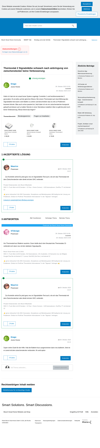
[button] (86, 4)
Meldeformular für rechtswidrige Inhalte (18, 412)
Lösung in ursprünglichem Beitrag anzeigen (20, 211)
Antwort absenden (60, 389)
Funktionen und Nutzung (86, 108)
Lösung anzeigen (39, 82)
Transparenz (47, 445)
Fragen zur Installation (44, 125)
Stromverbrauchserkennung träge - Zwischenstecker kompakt (87, 103)
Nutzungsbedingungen (50, 442)
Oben (96, 444)
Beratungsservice (24, 125)
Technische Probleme (85, 79)
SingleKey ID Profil (75, 434)
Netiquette (38, 445)
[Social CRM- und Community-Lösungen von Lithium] (85, 443)
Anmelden (94, 434)
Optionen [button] (6, 44)
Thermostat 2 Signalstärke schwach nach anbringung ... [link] (75, 39)
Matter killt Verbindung (85, 116)
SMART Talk (29, 39)
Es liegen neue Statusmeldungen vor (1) (15, 55)
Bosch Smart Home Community (12, 39)
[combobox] (50, 25)
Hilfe (86, 434)
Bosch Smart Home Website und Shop (18, 434)
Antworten (65, 154)
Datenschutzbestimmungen (67, 442)
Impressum (38, 442)
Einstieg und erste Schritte (44, 39)
